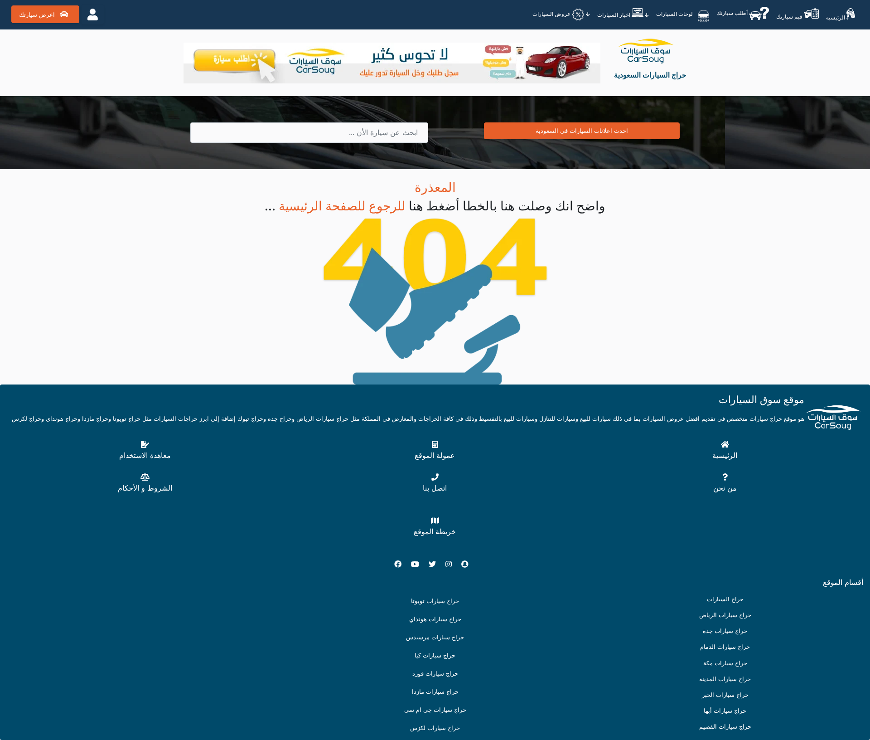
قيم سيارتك (790, 16)
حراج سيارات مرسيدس (435, 637)
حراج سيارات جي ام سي (435, 709)
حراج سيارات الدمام (725, 646)
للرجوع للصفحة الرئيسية (344, 206)
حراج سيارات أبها (725, 710)
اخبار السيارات (614, 14)
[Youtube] (418, 564)
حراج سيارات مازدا (435, 691)
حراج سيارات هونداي (435, 619)
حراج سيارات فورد (435, 673)
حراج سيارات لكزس (435, 728)
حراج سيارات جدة (725, 631)
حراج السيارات (725, 599)
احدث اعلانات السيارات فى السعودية (582, 130)
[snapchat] (468, 564)
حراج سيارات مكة (725, 663)
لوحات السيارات (675, 13)
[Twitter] (436, 564)
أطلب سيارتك (732, 12)
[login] (93, 14)
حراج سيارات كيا (435, 655)
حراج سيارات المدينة (725, 679)
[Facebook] (401, 564)
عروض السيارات (552, 13)
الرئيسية (836, 17)
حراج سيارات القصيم (725, 726)
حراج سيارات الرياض (725, 615)
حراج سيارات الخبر (725, 694)
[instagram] (452, 564)
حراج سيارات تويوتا (435, 601)
